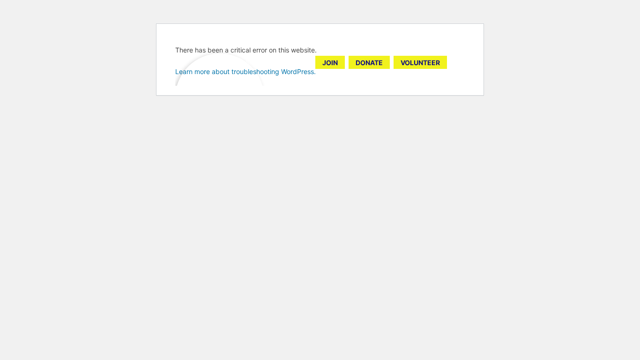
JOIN (330, 63)
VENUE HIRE (215, 62)
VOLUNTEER (420, 63)
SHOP (255, 62)
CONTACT (291, 62)
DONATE (369, 63)
